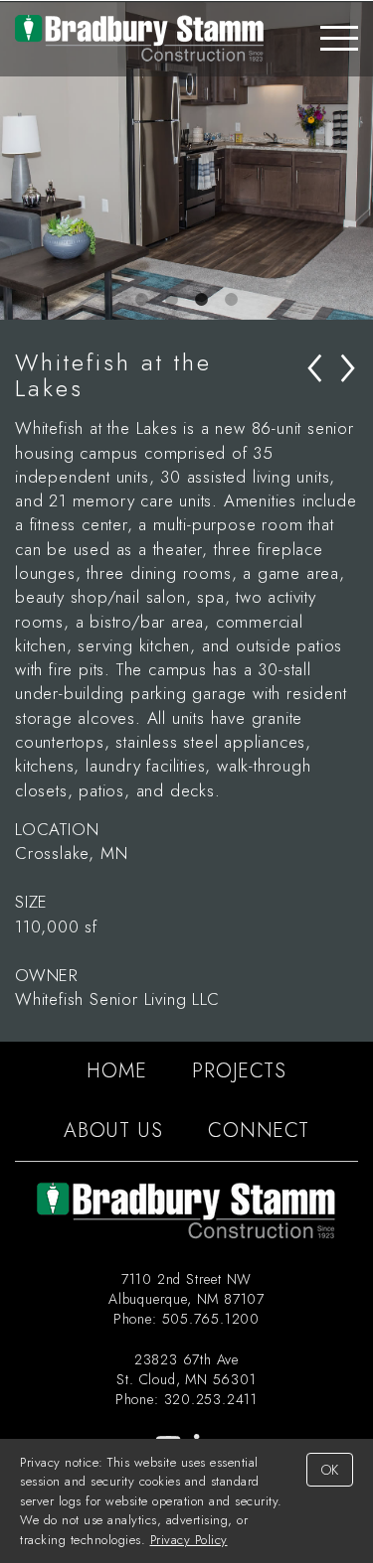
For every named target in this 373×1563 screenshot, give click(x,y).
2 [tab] (172, 300)
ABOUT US (113, 1130)
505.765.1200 (211, 1319)
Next (358, 161)
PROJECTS (238, 1071)
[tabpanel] (186, 161)
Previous (15, 161)
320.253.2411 (211, 1399)
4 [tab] (232, 300)
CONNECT (258, 1130)
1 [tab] (142, 300)
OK (329, 1470)
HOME (116, 1071)
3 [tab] (202, 300)
